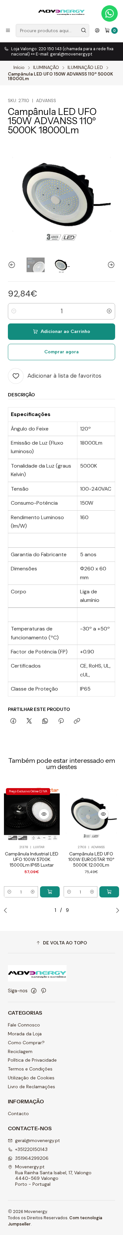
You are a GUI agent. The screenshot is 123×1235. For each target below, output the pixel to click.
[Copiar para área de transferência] (77, 721)
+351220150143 (31, 1149)
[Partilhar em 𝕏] (29, 721)
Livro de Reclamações (31, 1087)
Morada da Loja (25, 1034)
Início (19, 67)
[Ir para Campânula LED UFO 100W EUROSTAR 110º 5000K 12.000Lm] (91, 814)
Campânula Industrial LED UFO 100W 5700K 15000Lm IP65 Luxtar (31, 859)
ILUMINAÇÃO (46, 67)
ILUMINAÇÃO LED (85, 67)
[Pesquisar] (83, 30)
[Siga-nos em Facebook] (34, 990)
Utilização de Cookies (31, 1078)
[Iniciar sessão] (97, 30)
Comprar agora (61, 352)
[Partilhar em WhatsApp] (45, 721)
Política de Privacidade (32, 1060)
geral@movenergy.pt (37, 1140)
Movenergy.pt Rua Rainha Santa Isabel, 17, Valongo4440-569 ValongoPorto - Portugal (53, 1175)
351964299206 (32, 1158)
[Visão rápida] (44, 814)
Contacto (18, 1113)
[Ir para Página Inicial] (61, 11)
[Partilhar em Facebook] (13, 721)
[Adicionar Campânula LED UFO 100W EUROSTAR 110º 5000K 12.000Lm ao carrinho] (109, 891)
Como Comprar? (26, 1043)
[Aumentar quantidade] (109, 311)
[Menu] (8, 30)
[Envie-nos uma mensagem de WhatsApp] (109, 13)
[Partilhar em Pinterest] (61, 721)
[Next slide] (110, 265)
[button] (61, 943)
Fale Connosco (24, 1025)
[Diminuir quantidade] (13, 311)
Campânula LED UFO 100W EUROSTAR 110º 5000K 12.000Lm (91, 859)
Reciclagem (20, 1051)
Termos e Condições (30, 1069)
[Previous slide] (13, 265)
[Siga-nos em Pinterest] (43, 990)
